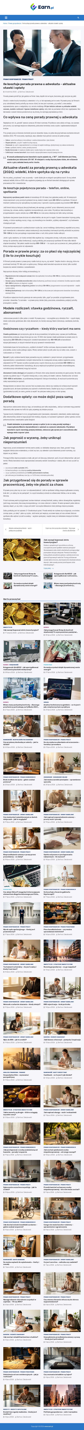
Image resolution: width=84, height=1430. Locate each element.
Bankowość (7, 739)
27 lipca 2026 (50, 672)
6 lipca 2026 (9, 1305)
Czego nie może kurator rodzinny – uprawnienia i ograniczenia (58, 1226)
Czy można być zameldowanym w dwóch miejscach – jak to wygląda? (20, 818)
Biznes (46, 627)
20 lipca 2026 (10, 785)
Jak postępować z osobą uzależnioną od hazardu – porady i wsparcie (20, 1151)
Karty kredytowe (60, 1072)
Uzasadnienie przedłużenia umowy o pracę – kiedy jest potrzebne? (62, 1338)
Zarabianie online (60, 777)
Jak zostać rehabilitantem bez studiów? (20, 1337)
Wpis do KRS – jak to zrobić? (15, 1040)
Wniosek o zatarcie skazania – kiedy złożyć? (21, 1004)
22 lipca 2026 (10, 747)
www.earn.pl (48, 1426)
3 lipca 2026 (9, 1417)
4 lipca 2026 (9, 1379)
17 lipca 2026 (9, 897)
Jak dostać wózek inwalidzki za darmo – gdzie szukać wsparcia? (20, 1226)
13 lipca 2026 (50, 1042)
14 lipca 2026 (50, 1007)
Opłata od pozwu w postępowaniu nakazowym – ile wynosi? (58, 856)
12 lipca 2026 (50, 1078)
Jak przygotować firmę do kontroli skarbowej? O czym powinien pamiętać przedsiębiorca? (25, 577)
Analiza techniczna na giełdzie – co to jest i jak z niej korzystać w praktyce (62, 706)
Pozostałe (48, 665)
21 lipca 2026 (50, 747)
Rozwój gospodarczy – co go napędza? (60, 967)
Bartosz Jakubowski (26, 92)
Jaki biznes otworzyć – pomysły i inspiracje (62, 1040)
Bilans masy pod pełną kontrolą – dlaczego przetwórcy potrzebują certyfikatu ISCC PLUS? (67, 586)
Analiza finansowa (10, 1072)
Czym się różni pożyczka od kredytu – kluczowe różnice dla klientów (60, 529)
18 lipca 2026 (10, 860)
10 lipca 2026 (50, 1155)
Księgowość (13, 665)
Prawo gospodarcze (12, 79)
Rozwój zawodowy (58, 1037)
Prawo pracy (27, 79)
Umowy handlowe (26, 814)
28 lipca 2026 (10, 672)
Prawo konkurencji (27, 777)
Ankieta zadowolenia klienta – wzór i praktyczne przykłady (20, 529)
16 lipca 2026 (50, 934)
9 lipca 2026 (49, 1192)
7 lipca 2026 (9, 1267)
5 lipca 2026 (9, 1340)
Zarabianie (48, 777)
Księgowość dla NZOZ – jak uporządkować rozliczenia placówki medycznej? (65, 576)
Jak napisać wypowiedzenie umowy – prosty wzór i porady (59, 818)
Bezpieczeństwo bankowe (23, 739)
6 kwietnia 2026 (11, 92)
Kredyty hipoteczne (18, 1409)
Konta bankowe (19, 1259)
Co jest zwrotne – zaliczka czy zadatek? (61, 1262)
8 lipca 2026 (49, 1230)
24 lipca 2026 (50, 710)
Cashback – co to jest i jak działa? (58, 1075)
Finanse (22, 1072)
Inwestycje (7, 627)
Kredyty (6, 1409)
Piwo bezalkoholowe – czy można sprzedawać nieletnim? (58, 931)
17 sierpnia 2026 (11, 633)
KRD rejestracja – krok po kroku (57, 1004)
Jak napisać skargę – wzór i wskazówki (60, 1112)
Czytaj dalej (47, 568)
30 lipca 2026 (50, 635)
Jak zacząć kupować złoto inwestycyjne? (21, 630)
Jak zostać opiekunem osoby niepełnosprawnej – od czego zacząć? (60, 1151)
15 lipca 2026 (50, 970)
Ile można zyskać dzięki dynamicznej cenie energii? (25, 584)
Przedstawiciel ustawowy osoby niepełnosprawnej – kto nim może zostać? (62, 1188)
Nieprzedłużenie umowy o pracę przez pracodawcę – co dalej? (19, 856)
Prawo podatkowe (68, 927)
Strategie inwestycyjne (63, 964)
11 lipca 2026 (50, 1115)
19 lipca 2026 (10, 822)
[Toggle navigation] (6, 18)
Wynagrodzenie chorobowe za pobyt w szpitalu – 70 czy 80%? (19, 1301)
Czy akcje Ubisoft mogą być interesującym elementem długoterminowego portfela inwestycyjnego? (21, 894)
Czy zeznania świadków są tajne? (58, 1375)
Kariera (47, 1037)
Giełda (46, 702)
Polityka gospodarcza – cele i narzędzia (60, 1412)
